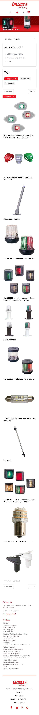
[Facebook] (11, 707)
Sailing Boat (10, 79)
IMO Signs (6, 643)
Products (14, 27)
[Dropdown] (17, 12)
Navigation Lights (14, 47)
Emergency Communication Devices (15, 658)
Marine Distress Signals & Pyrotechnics (16, 656)
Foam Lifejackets (9, 627)
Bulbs (9, 62)
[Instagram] (27, 707)
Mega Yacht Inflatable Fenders (13, 664)
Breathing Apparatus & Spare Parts (15, 634)
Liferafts (6, 623)
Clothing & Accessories (11, 669)
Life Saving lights (8, 630)
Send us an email (9, 614)
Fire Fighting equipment (11, 636)
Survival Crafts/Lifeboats (11, 662)
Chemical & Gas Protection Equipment (16, 645)
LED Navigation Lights (15, 54)
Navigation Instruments (11, 651)
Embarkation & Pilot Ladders (13, 649)
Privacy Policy (19, 696)
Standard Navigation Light (16, 58)
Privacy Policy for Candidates (19, 699)
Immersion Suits (8, 638)
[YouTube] (17, 707)
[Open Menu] (28, 12)
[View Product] (19, 117)
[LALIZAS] (19, 5)
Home (5, 27)
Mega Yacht (10, 83)
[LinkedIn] (22, 707)
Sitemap (19, 692)
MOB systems (8, 632)
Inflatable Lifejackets (10, 625)
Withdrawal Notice (19, 703)
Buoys (5, 666)
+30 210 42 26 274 (11, 610)
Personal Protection (10, 660)
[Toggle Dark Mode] (24, 12)
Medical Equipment (9, 647)
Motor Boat (25, 79)
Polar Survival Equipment (11, 653)
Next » (32, 91)
